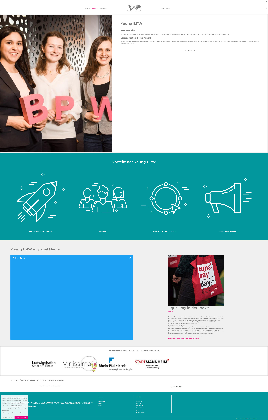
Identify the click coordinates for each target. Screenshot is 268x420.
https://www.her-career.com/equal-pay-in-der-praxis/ (183, 338)
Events (162, 8)
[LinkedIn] (266, 1)
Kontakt (168, 8)
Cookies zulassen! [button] (7, 417)
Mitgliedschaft (103, 8)
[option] (190, 34)
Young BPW (94, 8)
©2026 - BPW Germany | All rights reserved (247, 418)
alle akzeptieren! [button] (21, 417)
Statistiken (15, 413)
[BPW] (134, 8)
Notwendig (6, 413)
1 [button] (188, 50)
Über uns (87, 8)
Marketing (23, 413)
